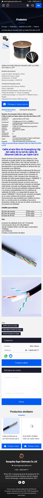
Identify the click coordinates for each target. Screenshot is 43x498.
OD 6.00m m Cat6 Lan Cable (12, 330)
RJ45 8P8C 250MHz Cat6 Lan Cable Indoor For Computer (31, 437)
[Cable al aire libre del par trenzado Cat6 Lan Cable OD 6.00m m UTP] (25, 49)
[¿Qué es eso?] (6, 356)
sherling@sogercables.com (13, 1)
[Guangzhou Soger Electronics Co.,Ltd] (10, 5)
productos (13, 26)
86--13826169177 (35, 1)
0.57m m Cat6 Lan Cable (11, 334)
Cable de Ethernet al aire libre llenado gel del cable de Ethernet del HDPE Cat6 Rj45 (11, 437)
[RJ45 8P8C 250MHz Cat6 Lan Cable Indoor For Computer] (31, 426)
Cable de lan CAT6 (25, 26)
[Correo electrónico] (10, 356)
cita (38, 5)
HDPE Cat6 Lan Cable (10, 326)
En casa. (4, 26)
